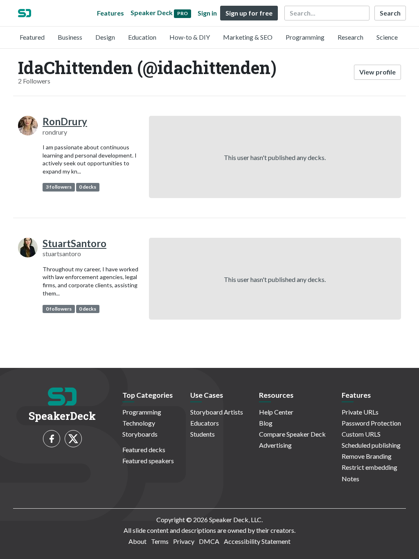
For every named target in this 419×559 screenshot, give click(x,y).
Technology (138, 423)
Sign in (207, 13)
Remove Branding (367, 456)
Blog (266, 423)
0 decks (87, 187)
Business (70, 37)
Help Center (276, 412)
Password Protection (371, 423)
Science (387, 37)
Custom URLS (361, 434)
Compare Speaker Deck (292, 434)
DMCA (209, 541)
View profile (377, 72)
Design (105, 37)
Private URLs (360, 412)
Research (350, 37)
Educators (204, 423)
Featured (32, 37)
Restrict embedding (369, 467)
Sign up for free (249, 13)
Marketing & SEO (248, 37)
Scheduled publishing (371, 445)
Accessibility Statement (257, 541)
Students (202, 434)
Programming (305, 37)
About (137, 541)
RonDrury (65, 121)
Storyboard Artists (216, 412)
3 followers (59, 187)
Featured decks (143, 449)
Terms (160, 541)
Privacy (183, 541)
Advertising (275, 445)
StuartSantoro (74, 243)
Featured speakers (148, 460)
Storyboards (140, 434)
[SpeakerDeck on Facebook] (51, 438)
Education (142, 37)
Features (110, 13)
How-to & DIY (189, 37)
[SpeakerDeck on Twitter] (73, 438)
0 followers (59, 309)
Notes (350, 478)
